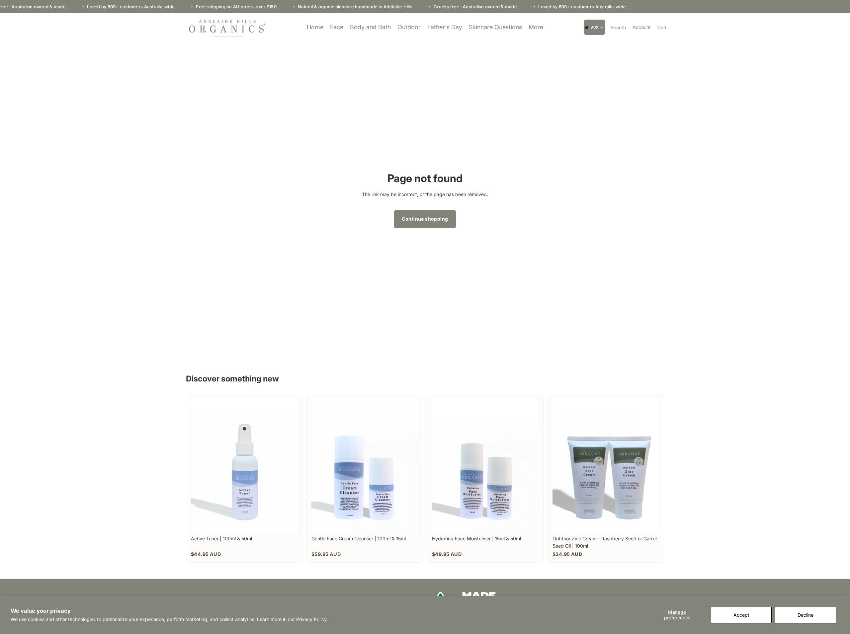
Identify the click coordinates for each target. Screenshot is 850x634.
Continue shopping (425, 219)
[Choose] (287, 522)
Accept (741, 615)
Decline (805, 615)
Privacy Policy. (312, 619)
